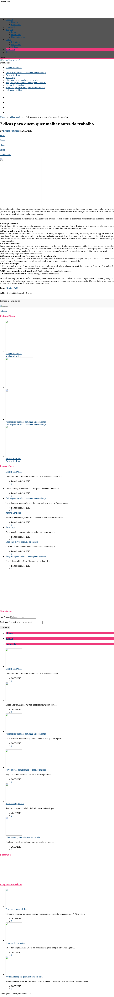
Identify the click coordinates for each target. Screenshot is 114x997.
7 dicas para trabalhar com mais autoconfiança (26, 72)
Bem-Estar (10, 49)
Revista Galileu (13, 288)
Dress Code (16, 34)
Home (2, 117)
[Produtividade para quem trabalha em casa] (14, 974)
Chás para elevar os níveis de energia (22, 80)
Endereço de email (8, 622)
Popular (9, 638)
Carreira (9, 19)
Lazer (8, 39)
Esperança (10, 77)
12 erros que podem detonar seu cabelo (23, 837)
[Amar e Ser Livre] (19, 456)
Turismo (14, 47)
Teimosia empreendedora (17, 909)
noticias (3, 311)
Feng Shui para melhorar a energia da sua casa (26, 82)
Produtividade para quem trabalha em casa (24, 977)
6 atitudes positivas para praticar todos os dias (25, 87)
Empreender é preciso (15, 943)
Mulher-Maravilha (14, 67)
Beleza (14, 32)
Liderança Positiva (14, 90)
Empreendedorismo (11, 884)
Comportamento (18, 37)
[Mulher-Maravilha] (19, 351)
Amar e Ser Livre (13, 75)
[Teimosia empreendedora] (14, 906)
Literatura (15, 42)
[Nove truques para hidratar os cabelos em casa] (14, 767)
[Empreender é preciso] (14, 940)
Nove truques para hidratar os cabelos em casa (26, 770)
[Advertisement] (50, 9)
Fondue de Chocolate (15, 85)
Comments (11, 644)
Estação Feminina (11, 131)
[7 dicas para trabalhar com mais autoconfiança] (19, 419)
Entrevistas (16, 24)
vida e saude (15, 117)
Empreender (11, 27)
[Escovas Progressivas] (14, 801)
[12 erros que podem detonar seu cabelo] (14, 835)
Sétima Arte (16, 44)
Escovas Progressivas (15, 803)
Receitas (9, 52)
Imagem (9, 29)
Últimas (9, 633)
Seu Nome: (5, 617)
